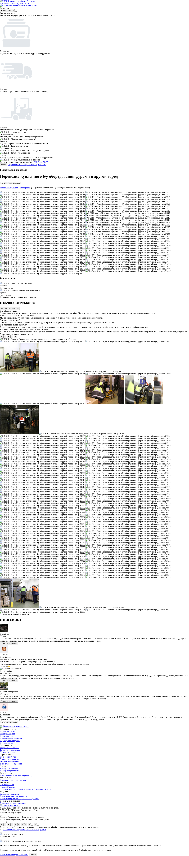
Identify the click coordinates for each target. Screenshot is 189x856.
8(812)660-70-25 (7, 3)
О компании (31, 164)
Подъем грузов (6, 736)
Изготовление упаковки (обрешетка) (16, 775)
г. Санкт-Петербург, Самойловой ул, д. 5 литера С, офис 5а (25, 789)
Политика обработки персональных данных (19, 798)
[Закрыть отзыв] (1, 839)
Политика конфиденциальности (14, 854)
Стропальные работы (9, 759)
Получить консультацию (10, 183)
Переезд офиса (6, 743)
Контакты (42, 164)
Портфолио (13, 164)
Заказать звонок (7, 11)
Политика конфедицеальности (13, 796)
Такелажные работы (9, 188)
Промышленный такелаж (11, 738)
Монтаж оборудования (10, 761)
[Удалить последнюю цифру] (38, 825)
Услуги (3, 165)
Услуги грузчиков (8, 752)
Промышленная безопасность (13, 803)
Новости (22, 164)
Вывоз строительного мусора (13, 780)
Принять (33, 855)
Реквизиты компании (9, 794)
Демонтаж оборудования (11, 764)
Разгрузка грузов (7, 734)
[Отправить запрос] (32, 825)
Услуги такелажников (9, 747)
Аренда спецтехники (9, 768)
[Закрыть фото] (1, 832)
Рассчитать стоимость (10, 308)
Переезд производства (10, 741)
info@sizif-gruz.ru (21, 3)
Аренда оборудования (9, 771)
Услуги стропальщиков (10, 750)
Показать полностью (9, 643)
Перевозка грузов (7, 731)
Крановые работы (8, 757)
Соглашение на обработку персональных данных (24, 830)
